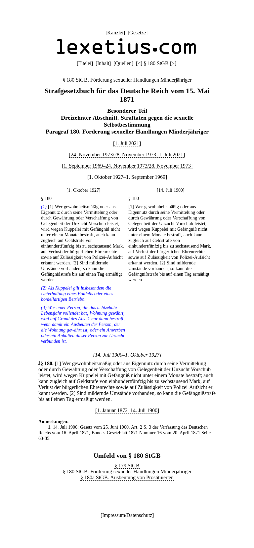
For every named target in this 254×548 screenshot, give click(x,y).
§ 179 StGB (127, 465)
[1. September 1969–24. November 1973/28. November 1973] (127, 166)
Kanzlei (115, 32)
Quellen (123, 63)
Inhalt (103, 63)
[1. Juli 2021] (127, 143)
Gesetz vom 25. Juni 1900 (104, 427)
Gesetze (137, 32)
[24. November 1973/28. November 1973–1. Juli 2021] (127, 154)
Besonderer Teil (127, 110)
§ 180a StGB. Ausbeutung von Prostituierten (127, 477)
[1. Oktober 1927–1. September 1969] (127, 177)
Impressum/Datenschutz (127, 515)
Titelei (84, 63)
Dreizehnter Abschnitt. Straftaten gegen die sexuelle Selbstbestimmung (127, 121)
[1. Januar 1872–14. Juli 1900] (127, 410)
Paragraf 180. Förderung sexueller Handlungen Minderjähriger (127, 131)
